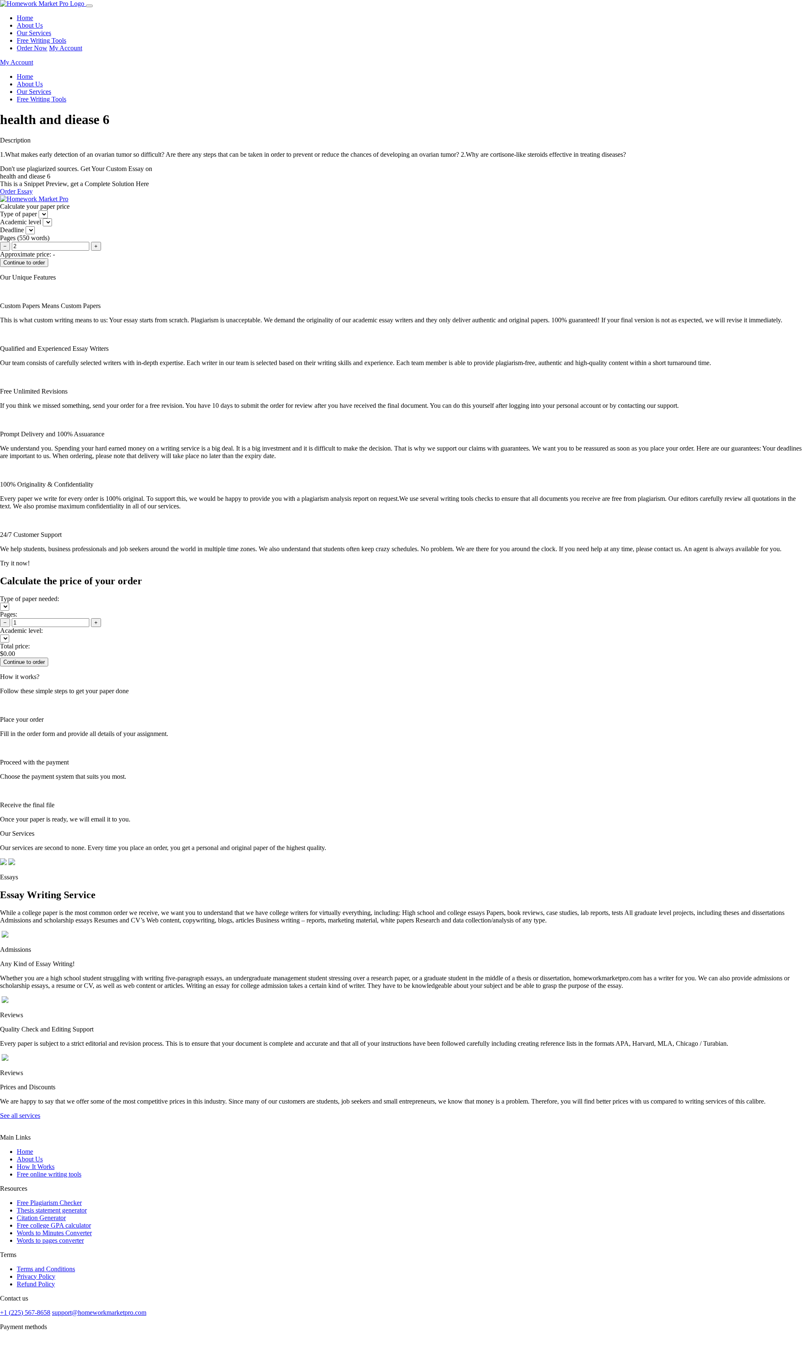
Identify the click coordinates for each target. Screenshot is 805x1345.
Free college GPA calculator (54, 1225)
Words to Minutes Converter (54, 1232)
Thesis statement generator (52, 1210)
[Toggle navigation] (89, 6)
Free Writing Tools (41, 40)
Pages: (8, 614)
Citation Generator (41, 1217)
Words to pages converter (50, 1240)
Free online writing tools (49, 1174)
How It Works (36, 1166)
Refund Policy (36, 1284)
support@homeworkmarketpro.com (99, 1312)
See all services (20, 1115)
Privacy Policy (36, 1276)
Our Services (34, 32)
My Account (65, 48)
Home (25, 17)
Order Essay (16, 191)
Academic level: (21, 630)
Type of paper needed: (29, 598)
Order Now (32, 48)
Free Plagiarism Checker (49, 1202)
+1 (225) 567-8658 (25, 1312)
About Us (30, 25)
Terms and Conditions (46, 1268)
